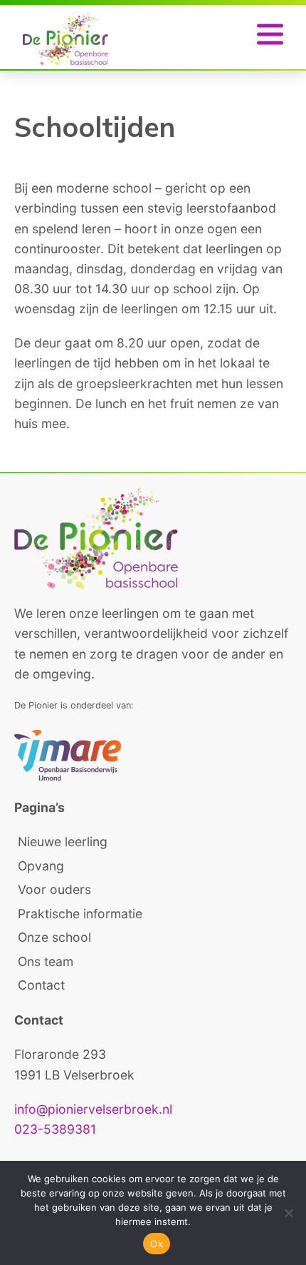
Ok (156, 1243)
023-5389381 (55, 1129)
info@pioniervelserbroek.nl (93, 1109)
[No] (288, 1213)
